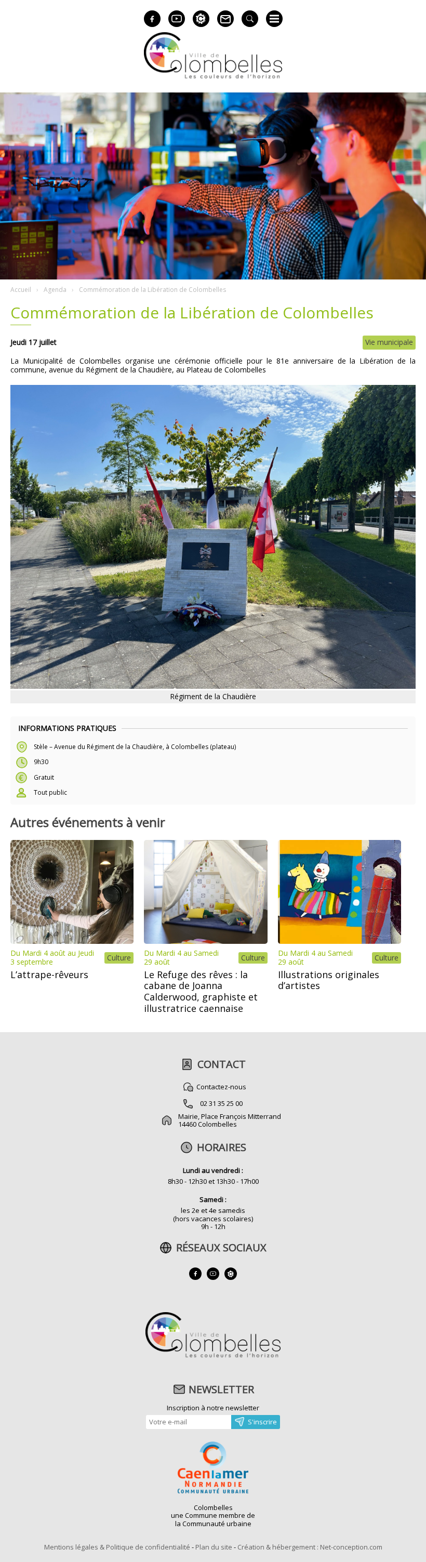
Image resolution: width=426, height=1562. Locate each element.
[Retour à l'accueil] (212, 1356)
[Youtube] (176, 18)
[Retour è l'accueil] (213, 77)
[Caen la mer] (213, 1468)
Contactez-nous (221, 1086)
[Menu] (274, 18)
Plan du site (213, 1547)
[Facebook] (152, 18)
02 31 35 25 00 (221, 1103)
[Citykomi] (201, 18)
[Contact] (225, 18)
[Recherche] (250, 18)
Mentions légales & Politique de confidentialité (117, 1547)
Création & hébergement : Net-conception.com (309, 1547)
